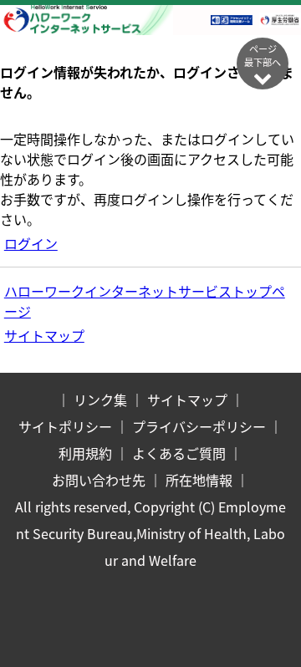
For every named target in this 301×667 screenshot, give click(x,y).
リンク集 (100, 400)
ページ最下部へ (262, 55)
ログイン (31, 243)
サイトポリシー (65, 426)
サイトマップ (44, 335)
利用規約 (85, 453)
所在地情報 (199, 480)
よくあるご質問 (179, 453)
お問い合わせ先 (98, 480)
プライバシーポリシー (199, 426)
